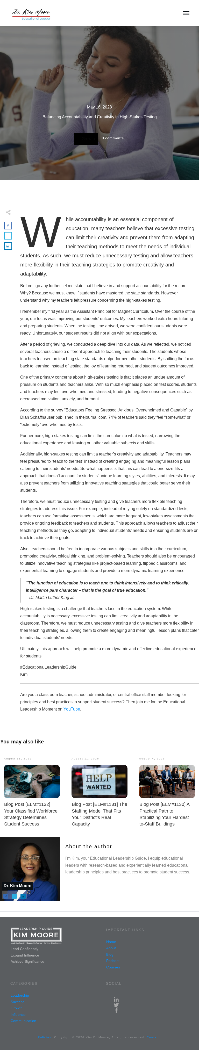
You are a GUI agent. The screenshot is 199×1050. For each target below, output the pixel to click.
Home (111, 942)
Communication (23, 1021)
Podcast (112, 961)
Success (17, 1002)
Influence (18, 1014)
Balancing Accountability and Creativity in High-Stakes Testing (99, 117)
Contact (153, 1037)
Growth (88, 138)
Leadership (20, 995)
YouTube (71, 709)
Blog (109, 954)
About (111, 948)
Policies (45, 1037)
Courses (113, 967)
